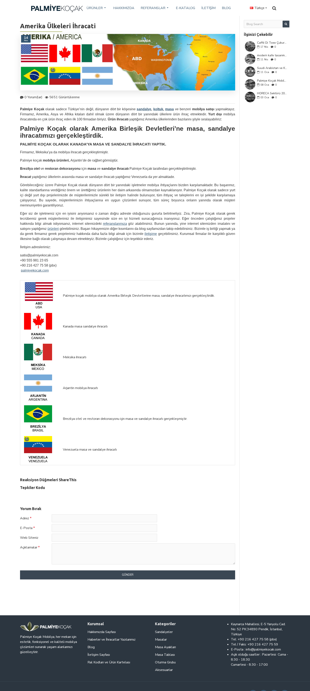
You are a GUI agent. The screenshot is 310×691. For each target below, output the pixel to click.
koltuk (158, 109)
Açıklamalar (28, 547)
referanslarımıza (115, 223)
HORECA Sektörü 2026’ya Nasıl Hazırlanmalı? (272, 93)
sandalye (144, 109)
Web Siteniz (29, 537)
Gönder (127, 575)
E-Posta (26, 528)
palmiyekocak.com (35, 270)
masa (169, 109)
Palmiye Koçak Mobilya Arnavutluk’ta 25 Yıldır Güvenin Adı (272, 80)
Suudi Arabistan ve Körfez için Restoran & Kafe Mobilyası (272, 68)
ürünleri (53, 228)
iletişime (150, 234)
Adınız (24, 518)
